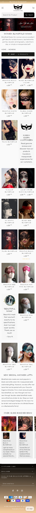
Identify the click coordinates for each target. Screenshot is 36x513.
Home (4, 49)
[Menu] (2, 8)
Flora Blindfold (9, 251)
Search (30, 15)
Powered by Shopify (18, 509)
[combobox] (18, 14)
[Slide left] (3, 2)
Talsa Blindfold (9, 142)
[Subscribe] (33, 483)
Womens (12, 49)
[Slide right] (32, 2)
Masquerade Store (14, 506)
